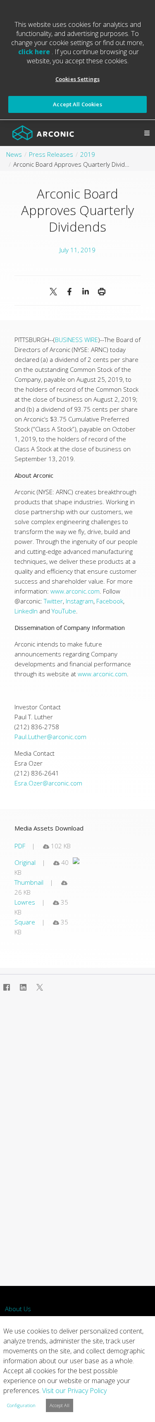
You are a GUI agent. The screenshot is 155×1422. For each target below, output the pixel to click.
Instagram (79, 601)
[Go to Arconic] (43, 132)
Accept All (59, 1405)
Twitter (53, 601)
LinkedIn (26, 611)
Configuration (21, 1405)
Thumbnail (28, 882)
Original (25, 862)
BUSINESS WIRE (76, 339)
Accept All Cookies (77, 104)
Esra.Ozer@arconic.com (48, 783)
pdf (19, 846)
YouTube (64, 611)
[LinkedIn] (86, 291)
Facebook (109, 601)
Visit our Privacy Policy (74, 1390)
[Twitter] (39, 987)
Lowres (24, 902)
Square (24, 922)
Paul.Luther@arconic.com (50, 737)
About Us (18, 1309)
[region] (77, 60)
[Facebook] (69, 291)
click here (35, 51)
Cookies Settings (77, 79)
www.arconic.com (75, 591)
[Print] (102, 291)
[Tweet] (53, 291)
